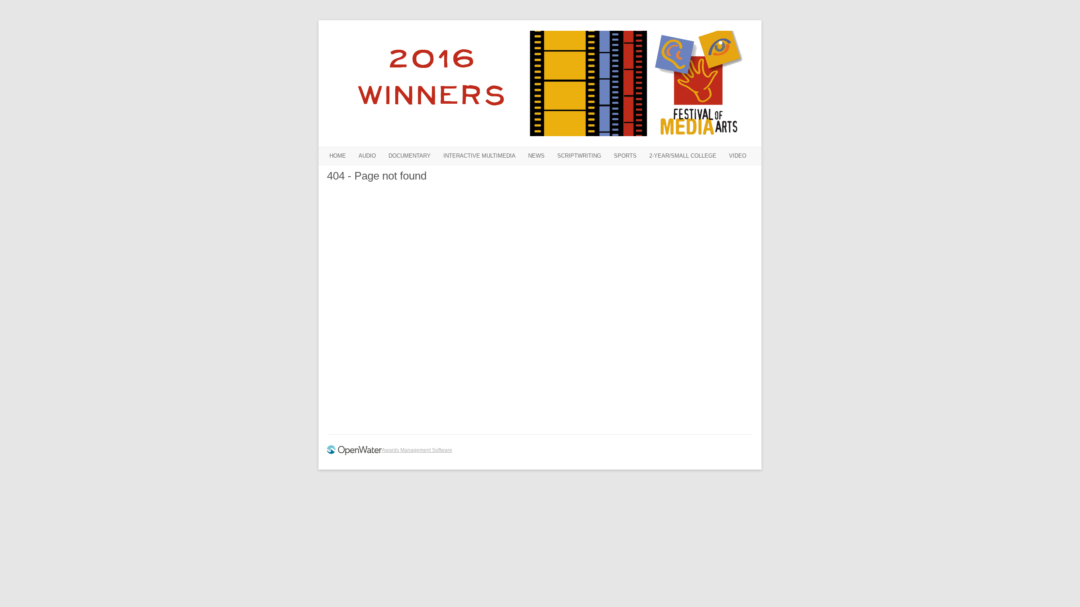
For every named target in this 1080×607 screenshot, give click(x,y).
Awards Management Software (417, 450)
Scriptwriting (579, 156)
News (536, 156)
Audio (367, 156)
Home (337, 156)
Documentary (410, 156)
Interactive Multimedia (479, 156)
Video (737, 156)
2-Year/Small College (682, 156)
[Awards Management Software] (354, 454)
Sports (625, 156)
